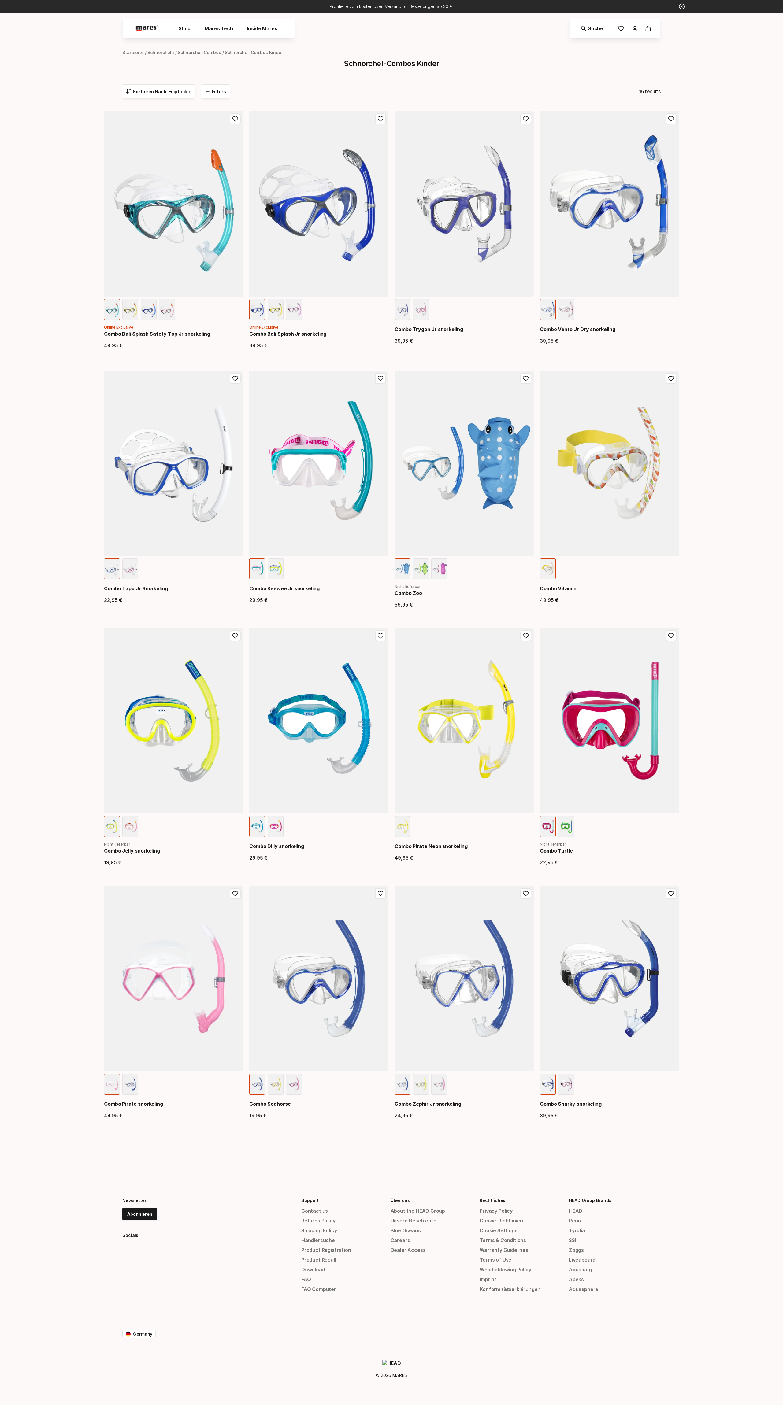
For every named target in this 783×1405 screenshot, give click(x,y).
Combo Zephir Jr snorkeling (428, 1104)
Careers (400, 1240)
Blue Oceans (406, 1230)
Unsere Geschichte (413, 1221)
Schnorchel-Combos (199, 52)
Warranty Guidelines (504, 1250)
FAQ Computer (318, 1289)
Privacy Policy (496, 1211)
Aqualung (580, 1270)
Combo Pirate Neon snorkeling (431, 846)
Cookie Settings (498, 1230)
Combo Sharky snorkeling (571, 1104)
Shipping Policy (319, 1230)
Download (313, 1270)
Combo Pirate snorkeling (133, 1104)
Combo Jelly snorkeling (132, 851)
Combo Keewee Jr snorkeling (284, 588)
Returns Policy (318, 1221)
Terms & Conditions (503, 1240)
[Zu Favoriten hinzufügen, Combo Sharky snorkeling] (671, 893)
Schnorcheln (160, 52)
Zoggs (576, 1250)
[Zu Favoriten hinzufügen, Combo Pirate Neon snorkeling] (525, 635)
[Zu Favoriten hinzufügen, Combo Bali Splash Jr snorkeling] (380, 118)
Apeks (576, 1279)
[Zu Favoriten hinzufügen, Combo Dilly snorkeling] (380, 635)
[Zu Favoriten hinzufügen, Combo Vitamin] (671, 378)
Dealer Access (408, 1250)
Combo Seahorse (270, 1104)
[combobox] (158, 91)
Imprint (488, 1279)
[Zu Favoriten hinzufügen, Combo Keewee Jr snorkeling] (380, 378)
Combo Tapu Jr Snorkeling (136, 588)
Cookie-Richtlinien (501, 1221)
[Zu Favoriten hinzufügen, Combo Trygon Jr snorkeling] (525, 118)
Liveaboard (582, 1260)
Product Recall (318, 1260)
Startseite (133, 52)
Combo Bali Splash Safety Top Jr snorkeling (157, 334)
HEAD (575, 1211)
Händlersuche (318, 1240)
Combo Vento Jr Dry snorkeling (577, 329)
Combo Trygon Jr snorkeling (429, 329)
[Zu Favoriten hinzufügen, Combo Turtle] (671, 635)
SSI (572, 1240)
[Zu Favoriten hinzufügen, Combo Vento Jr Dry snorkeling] (671, 118)
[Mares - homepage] (147, 28)
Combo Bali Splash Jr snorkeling (287, 334)
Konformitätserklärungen (510, 1289)
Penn (575, 1221)
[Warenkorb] (648, 28)
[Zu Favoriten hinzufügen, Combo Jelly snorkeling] (235, 635)
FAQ (306, 1279)
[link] (620, 28)
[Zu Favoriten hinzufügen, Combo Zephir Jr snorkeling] (525, 893)
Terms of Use (495, 1260)
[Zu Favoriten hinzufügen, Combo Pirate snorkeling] (235, 893)
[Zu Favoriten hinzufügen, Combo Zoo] (525, 378)
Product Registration (326, 1250)
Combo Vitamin (558, 588)
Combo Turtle (556, 851)
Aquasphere (583, 1289)
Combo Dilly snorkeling (276, 846)
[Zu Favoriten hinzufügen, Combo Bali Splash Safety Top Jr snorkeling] (235, 118)
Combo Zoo (408, 593)
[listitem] (112, 309)
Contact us (314, 1211)
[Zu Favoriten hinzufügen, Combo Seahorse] (380, 893)
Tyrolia (577, 1230)
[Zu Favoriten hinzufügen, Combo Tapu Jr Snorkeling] (235, 378)
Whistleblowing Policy (505, 1270)
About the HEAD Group (418, 1211)
